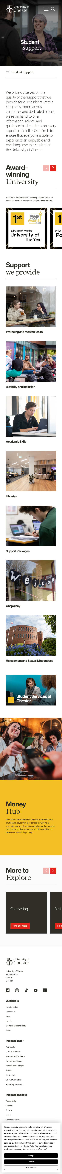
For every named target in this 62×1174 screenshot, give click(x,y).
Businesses (10, 1075)
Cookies (9, 1105)
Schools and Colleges (15, 1065)
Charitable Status (13, 1119)
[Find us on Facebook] (7, 990)
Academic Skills (16, 441)
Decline (31, 1162)
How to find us (12, 1007)
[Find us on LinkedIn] (45, 990)
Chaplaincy (13, 606)
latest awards (46, 200)
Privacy (9, 1110)
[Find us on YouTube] (35, 990)
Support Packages (18, 551)
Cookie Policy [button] (29, 1146)
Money (16, 807)
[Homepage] (17, 9)
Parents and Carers (14, 1061)
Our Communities (13, 1080)
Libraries (11, 496)
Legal (8, 1115)
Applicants (10, 1047)
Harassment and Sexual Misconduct (29, 661)
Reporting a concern (14, 1084)
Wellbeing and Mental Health (24, 332)
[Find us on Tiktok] (26, 990)
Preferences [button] (41, 1149)
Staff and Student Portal (16, 1025)
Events (9, 1021)
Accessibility (11, 1101)
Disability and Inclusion (20, 387)
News (8, 1016)
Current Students (13, 1051)
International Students (15, 1056)
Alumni (9, 1070)
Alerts (8, 1030)
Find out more (20, 925)
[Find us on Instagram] (17, 990)
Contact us (10, 1011)
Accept (31, 1155)
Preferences (31, 1168)
